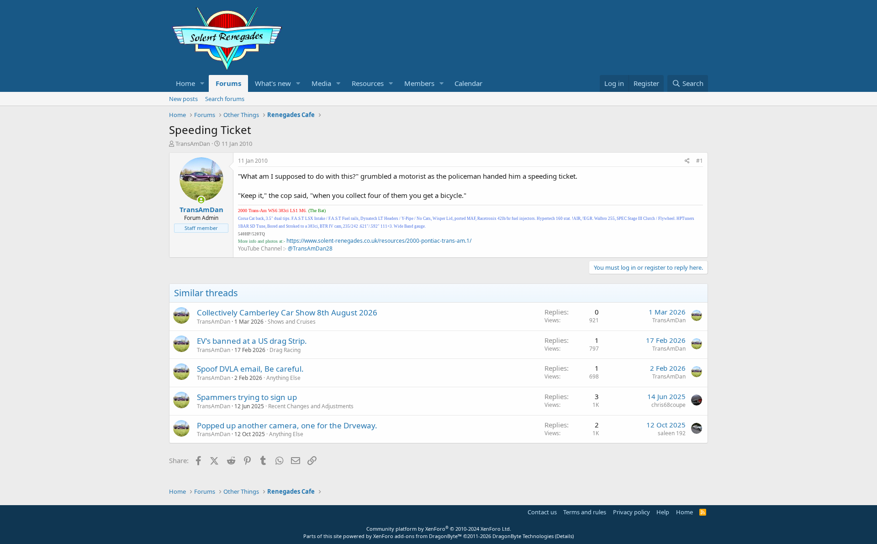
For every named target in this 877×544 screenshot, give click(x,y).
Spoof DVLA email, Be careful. (250, 368)
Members (419, 83)
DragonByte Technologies (523, 536)
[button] (202, 83)
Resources (368, 83)
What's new (273, 83)
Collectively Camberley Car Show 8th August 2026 (287, 312)
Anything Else (283, 378)
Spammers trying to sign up (247, 397)
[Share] (687, 161)
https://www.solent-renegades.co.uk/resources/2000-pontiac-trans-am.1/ (378, 241)
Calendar (468, 83)
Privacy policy (631, 512)
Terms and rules (584, 512)
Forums (228, 83)
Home (185, 83)
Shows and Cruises (292, 321)
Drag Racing (285, 350)
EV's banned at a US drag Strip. (252, 341)
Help (662, 512)
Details (564, 536)
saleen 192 (672, 433)
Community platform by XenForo (438, 528)
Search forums (224, 99)
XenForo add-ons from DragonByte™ (417, 536)
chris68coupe (668, 405)
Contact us (542, 512)
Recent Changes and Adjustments (311, 406)
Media (321, 83)
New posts (183, 99)
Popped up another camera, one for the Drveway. (287, 425)
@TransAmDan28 (310, 248)
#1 (699, 161)
